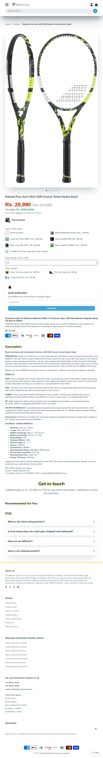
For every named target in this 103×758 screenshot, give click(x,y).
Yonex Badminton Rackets (16, 643)
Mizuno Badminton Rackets (16, 659)
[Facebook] (6, 587)
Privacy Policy (11, 607)
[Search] (95, 11)
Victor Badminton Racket (15, 651)
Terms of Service (12, 611)
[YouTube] (18, 587)
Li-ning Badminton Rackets (16, 647)
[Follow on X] (10, 587)
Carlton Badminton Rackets (16, 666)
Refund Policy (11, 603)
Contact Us (9, 623)
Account (91, 4)
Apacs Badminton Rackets (16, 655)
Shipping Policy (11, 615)
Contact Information (13, 619)
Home (7, 24)
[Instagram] (14, 587)
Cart (96, 4)
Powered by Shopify (62, 753)
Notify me (51, 308)
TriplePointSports (47, 753)
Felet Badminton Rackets (15, 662)
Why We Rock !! (12, 627)
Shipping (19, 213)
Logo (21, 5)
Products (16, 24)
